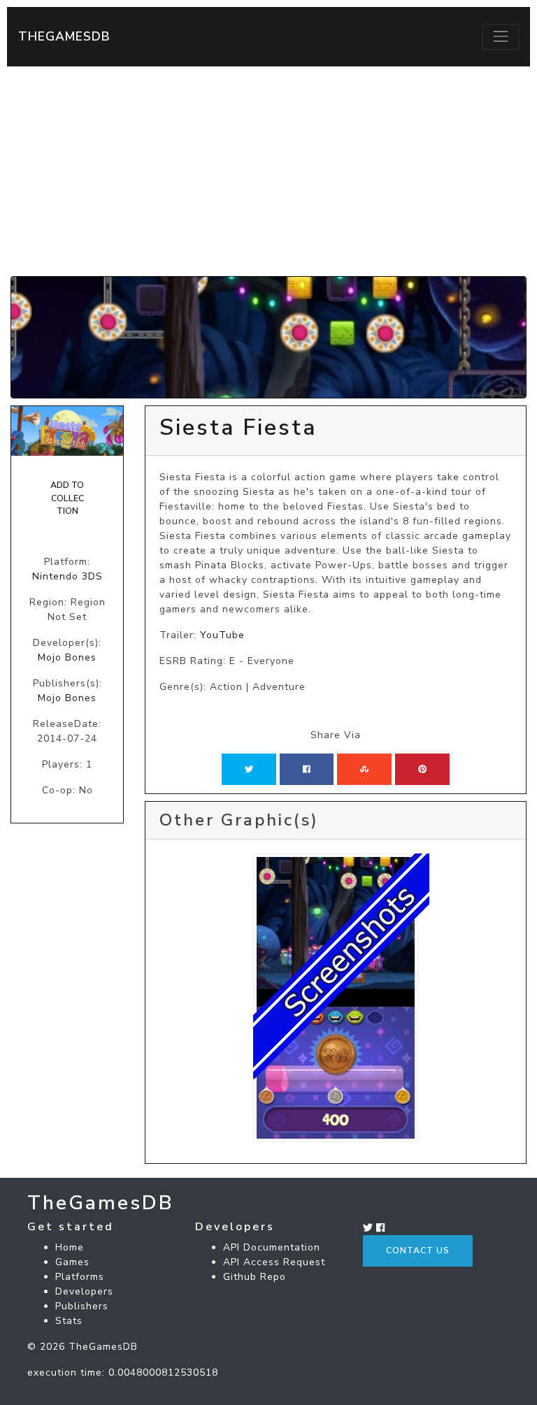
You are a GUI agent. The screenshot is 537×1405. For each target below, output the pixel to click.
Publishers (81, 1306)
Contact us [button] (418, 1250)
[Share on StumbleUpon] (364, 769)
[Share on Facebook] (307, 769)
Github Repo (254, 1276)
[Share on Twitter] (249, 769)
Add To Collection (67, 498)
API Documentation (271, 1247)
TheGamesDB (64, 36)
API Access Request (274, 1262)
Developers (84, 1291)
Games (72, 1262)
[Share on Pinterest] (422, 769)
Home (69, 1247)
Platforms (79, 1276)
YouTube (222, 635)
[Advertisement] (268, 171)
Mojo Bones (67, 657)
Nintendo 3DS (67, 576)
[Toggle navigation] (500, 36)
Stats (69, 1320)
